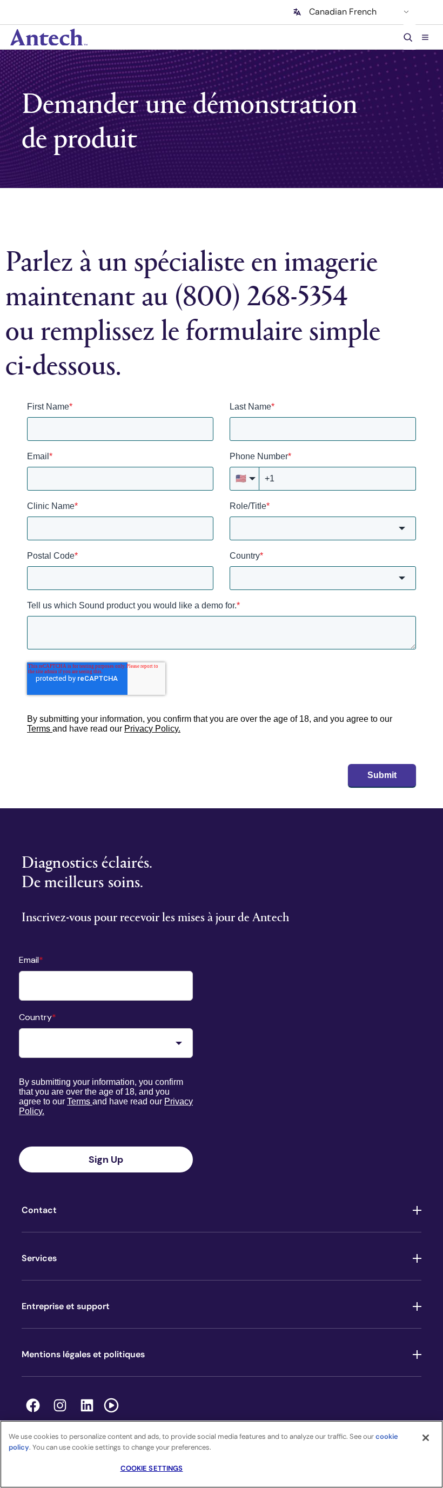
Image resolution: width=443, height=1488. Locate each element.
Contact (39, 1210)
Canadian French (343, 11)
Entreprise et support (66, 1306)
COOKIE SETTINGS (151, 1468)
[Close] (426, 1438)
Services (39, 1258)
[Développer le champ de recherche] (409, 37)
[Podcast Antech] (111, 1405)
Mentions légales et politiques (83, 1354)
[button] (424, 37)
